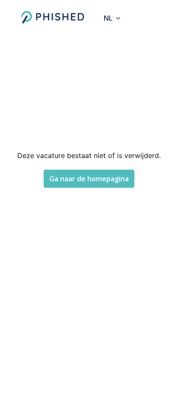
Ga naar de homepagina (89, 178)
